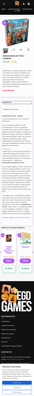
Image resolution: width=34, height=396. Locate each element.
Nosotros (4, 342)
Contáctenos (5, 321)
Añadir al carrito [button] (9, 261)
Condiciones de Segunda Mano (11, 346)
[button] (4, 4)
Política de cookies (7, 334)
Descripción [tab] (7, 102)
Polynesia (25, 247)
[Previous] (5, 32)
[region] (17, 380)
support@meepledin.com (15, 359)
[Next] (28, 32)
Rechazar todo (17, 392)
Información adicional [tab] (10, 109)
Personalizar (17, 387)
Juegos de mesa (14, 9)
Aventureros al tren (23, 10)
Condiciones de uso (7, 325)
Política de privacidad (8, 329)
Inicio (4, 9)
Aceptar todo (17, 382)
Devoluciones (5, 338)
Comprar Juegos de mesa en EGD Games (16, 217)
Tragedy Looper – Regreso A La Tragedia (9, 249)
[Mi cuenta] (24, 4)
